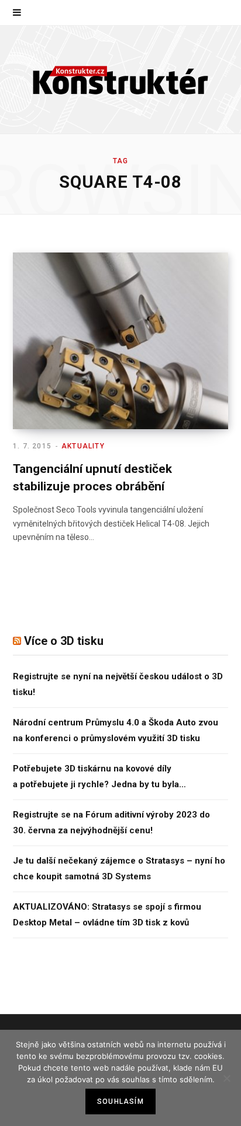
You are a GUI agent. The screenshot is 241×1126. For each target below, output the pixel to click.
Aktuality (83, 446)
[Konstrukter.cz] (120, 80)
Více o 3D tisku (64, 641)
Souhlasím (120, 1101)
